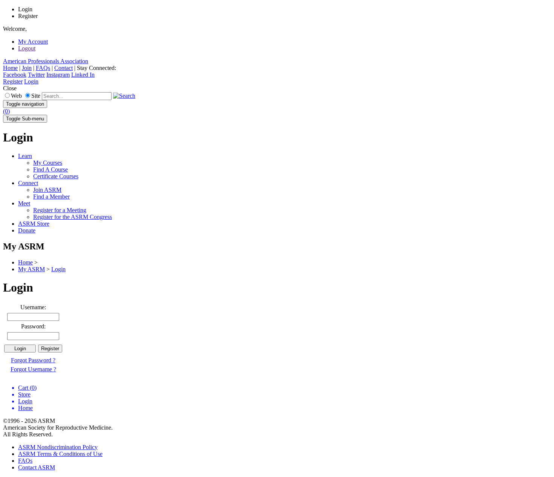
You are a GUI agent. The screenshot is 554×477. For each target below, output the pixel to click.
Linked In (83, 74)
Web (16, 96)
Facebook (14, 74)
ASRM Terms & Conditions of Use (60, 454)
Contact (63, 68)
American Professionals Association (45, 61)
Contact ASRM (36, 467)
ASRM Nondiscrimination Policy (58, 447)
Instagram (58, 74)
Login (31, 81)
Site (35, 96)
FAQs (43, 68)
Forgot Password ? (33, 360)
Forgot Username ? (33, 369)
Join (27, 68)
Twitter (36, 74)
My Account (33, 41)
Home (10, 68)
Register (13, 81)
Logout (26, 48)
